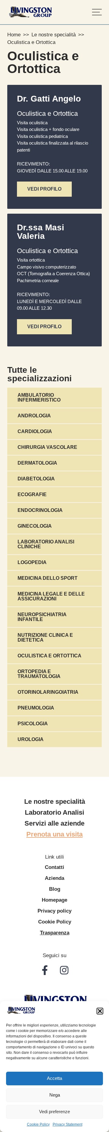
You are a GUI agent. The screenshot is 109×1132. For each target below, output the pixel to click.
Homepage (54, 900)
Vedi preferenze (54, 1111)
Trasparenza (54, 933)
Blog (54, 889)
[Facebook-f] (45, 970)
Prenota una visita (54, 834)
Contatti (54, 867)
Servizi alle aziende (54, 823)
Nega (54, 1094)
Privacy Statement (67, 1124)
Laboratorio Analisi (54, 813)
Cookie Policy (38, 1124)
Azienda (54, 878)
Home (14, 35)
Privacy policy (54, 911)
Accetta (54, 1078)
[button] (100, 1011)
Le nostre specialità (53, 35)
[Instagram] (64, 970)
